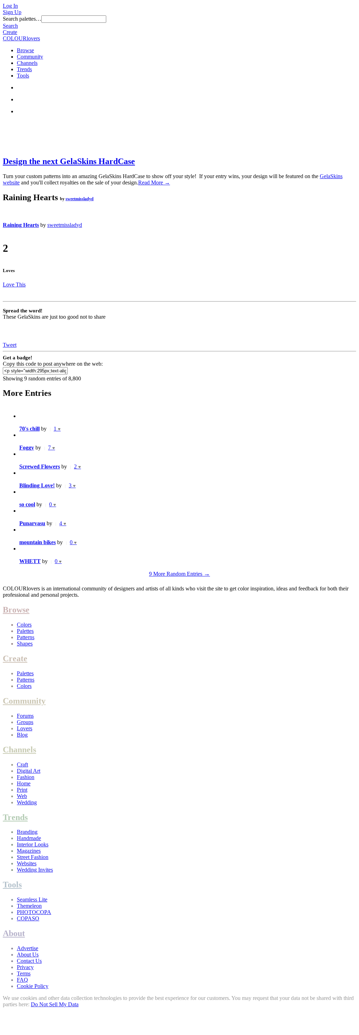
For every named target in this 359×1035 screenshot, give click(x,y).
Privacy (25, 967)
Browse (25, 50)
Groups (25, 722)
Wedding (27, 802)
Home (24, 783)
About (14, 933)
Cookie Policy (32, 986)
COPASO (28, 918)
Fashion (25, 777)
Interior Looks (32, 844)
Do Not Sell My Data (55, 1004)
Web (22, 796)
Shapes (25, 644)
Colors (24, 625)
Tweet (9, 345)
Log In (10, 6)
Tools (23, 76)
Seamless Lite (32, 899)
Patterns (25, 637)
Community (30, 57)
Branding (27, 832)
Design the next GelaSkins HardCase (69, 161)
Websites (26, 863)
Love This (14, 285)
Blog (22, 735)
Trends (24, 69)
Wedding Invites (35, 870)
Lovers (24, 728)
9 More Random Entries (179, 574)
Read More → (154, 182)
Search (10, 26)
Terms (24, 973)
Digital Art (28, 771)
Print (22, 790)
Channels (27, 63)
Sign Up (12, 12)
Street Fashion (32, 857)
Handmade (29, 838)
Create (10, 32)
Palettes (25, 631)
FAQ (22, 980)
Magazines (29, 851)
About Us (28, 955)
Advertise (27, 948)
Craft (22, 764)
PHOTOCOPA (34, 912)
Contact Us (29, 961)
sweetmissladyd (80, 198)
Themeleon (29, 906)
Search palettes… (22, 19)
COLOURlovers (21, 38)
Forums (25, 716)
